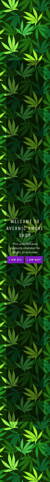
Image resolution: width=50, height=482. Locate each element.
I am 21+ (15, 259)
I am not (34, 259)
